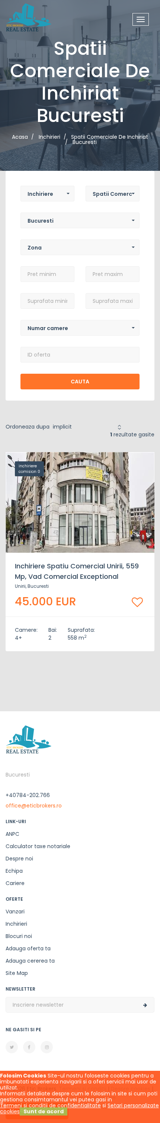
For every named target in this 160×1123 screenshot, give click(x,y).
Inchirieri (16, 924)
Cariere (15, 883)
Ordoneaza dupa (27, 426)
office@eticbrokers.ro (34, 805)
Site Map (17, 973)
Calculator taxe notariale (38, 846)
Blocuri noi (19, 936)
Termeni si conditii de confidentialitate (50, 1105)
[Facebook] (29, 1047)
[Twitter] (12, 1047)
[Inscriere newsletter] (145, 1005)
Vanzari (15, 911)
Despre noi (19, 858)
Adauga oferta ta (28, 948)
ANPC (12, 834)
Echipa (14, 871)
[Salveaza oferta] (137, 602)
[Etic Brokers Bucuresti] (29, 17)
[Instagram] (47, 1047)
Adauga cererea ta (30, 960)
